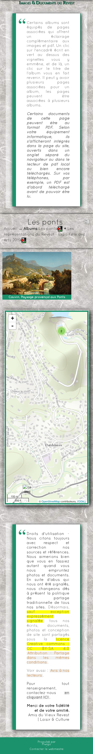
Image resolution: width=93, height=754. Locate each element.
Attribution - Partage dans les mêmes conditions (48, 658)
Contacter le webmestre (46, 749)
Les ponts (48, 229)
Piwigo (46, 744)
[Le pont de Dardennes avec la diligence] (27, 489)
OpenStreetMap (50, 501)
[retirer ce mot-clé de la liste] (60, 229)
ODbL (81, 501)
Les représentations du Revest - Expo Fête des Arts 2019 (44, 234)
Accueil (10, 229)
